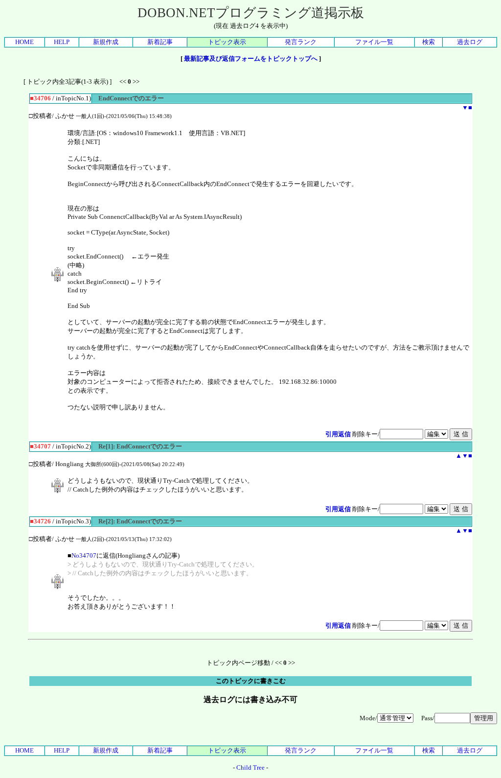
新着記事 (160, 42)
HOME (24, 42)
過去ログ (469, 42)
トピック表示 (227, 42)
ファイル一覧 (374, 42)
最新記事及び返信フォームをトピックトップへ (251, 58)
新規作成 (105, 42)
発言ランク (301, 42)
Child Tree (250, 767)
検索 (428, 42)
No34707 (83, 555)
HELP (61, 42)
